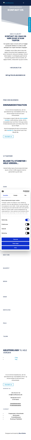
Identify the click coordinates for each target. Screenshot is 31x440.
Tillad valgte (15, 243)
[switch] (27, 224)
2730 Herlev (15, 399)
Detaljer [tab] (16, 195)
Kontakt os (8, 136)
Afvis (15, 247)
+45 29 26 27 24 (15, 68)
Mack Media (22, 433)
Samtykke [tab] (5, 195)
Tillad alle (15, 239)
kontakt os (10, 130)
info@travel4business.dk (15, 75)
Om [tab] (25, 195)
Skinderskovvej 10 (16, 397)
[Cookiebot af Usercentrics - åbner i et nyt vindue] (23, 191)
